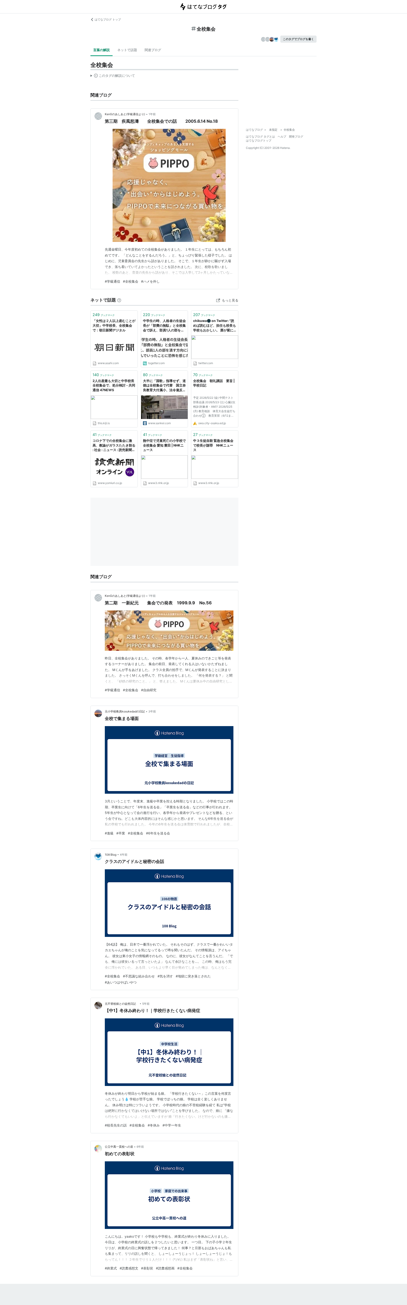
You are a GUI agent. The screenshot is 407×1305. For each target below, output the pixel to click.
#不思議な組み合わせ (139, 976)
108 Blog (110, 854)
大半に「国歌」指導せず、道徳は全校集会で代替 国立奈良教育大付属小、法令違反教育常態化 (164, 386)
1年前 (152, 114)
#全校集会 (130, 281)
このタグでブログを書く (298, 39)
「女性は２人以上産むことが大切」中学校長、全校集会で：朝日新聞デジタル (114, 325)
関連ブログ (153, 50)
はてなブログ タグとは (260, 136)
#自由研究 (148, 690)
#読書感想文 (129, 1268)
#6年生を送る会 (158, 833)
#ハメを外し (150, 281)
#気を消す (165, 976)
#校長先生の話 (116, 1125)
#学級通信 (112, 281)
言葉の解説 (101, 50)
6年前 (140, 1146)
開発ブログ (296, 136)
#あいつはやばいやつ (121, 982)
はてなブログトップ (258, 140)
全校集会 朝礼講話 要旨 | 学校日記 (214, 383)
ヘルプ (282, 136)
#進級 (109, 833)
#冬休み (154, 1125)
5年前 (146, 1003)
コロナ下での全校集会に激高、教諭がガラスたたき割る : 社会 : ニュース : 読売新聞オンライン (114, 445)
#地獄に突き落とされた (193, 976)
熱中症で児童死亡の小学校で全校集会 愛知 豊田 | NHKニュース (164, 445)
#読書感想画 (165, 1268)
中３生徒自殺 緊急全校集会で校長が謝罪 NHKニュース (213, 445)
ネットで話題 (127, 50)
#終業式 (111, 1268)
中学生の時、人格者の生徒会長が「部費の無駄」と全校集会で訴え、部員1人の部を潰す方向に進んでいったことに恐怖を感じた (164, 326)
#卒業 (120, 833)
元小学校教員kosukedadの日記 (125, 711)
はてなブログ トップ (108, 19)
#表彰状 (147, 1268)
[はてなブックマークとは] (119, 299)
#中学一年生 (172, 1125)
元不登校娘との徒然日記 (122, 1003)
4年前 (123, 854)
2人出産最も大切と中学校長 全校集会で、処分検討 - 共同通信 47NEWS (114, 385)
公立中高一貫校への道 (119, 1146)
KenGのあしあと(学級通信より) (125, 114)
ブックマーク (104, 314)
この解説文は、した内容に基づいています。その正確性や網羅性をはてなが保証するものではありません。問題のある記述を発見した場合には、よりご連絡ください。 (112, 76)
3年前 (152, 711)
